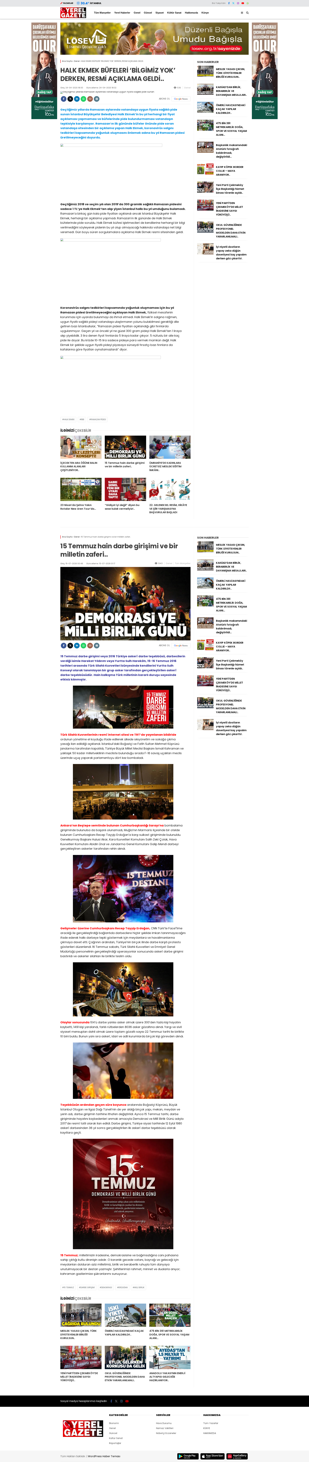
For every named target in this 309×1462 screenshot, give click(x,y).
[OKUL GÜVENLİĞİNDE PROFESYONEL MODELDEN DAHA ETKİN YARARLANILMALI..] (205, 231)
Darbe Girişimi (87, 1287)
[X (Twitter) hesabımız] (233, 3)
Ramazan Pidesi (98, 419)
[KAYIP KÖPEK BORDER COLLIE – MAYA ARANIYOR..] (205, 173)
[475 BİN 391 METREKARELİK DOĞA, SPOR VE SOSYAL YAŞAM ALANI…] (205, 130)
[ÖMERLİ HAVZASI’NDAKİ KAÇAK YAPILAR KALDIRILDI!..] (205, 111)
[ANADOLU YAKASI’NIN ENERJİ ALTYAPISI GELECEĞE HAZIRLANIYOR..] (170, 1357)
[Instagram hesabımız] (238, 3)
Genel (137, 12)
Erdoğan (123, 1287)
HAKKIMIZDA (209, 1433)
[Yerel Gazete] (73, 17)
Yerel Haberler (122, 12)
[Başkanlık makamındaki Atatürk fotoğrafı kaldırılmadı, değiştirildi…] (205, 151)
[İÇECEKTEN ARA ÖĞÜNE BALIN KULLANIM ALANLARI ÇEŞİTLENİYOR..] (81, 447)
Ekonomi (114, 1423)
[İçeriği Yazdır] (96, 99)
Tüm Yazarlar (210, 1423)
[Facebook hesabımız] (229, 3)
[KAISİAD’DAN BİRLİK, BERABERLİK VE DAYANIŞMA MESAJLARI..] (205, 93)
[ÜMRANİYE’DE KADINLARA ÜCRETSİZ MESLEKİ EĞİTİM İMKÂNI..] (170, 447)
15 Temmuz (69, 1287)
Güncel (148, 12)
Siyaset (159, 12)
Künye (205, 12)
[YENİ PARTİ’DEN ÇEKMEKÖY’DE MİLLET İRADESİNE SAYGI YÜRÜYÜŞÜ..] (205, 209)
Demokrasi (106, 1287)
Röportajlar (115, 1443)
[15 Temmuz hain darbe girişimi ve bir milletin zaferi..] (125, 447)
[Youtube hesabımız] (243, 3)
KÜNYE (206, 1428)
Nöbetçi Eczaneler (166, 1433)
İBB (82, 419)
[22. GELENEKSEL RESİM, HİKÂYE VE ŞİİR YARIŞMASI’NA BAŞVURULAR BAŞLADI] (170, 489)
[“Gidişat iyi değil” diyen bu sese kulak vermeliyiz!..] (125, 489)
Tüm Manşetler (102, 12)
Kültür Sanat (174, 12)
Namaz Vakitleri (164, 1428)
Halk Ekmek (69, 419)
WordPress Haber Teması (104, 1456)
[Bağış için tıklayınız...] (44, 118)
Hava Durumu (164, 1423)
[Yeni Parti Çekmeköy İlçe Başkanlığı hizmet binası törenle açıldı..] (205, 191)
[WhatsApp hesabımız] (248, 3)
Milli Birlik (139, 1287)
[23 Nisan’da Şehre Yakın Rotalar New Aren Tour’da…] (81, 489)
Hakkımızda (191, 12)
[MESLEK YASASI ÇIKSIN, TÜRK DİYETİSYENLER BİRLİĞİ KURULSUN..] (205, 75)
